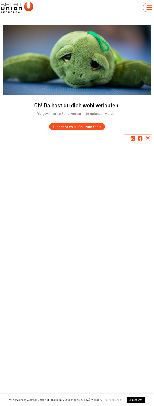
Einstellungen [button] (114, 399)
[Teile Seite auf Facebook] (140, 138)
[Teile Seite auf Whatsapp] (132, 138)
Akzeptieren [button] (135, 399)
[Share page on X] (147, 138)
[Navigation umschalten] (149, 8)
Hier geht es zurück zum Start (77, 126)
